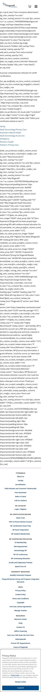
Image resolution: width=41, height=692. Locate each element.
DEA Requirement (20, 546)
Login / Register (20, 509)
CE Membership (20, 542)
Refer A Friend (20, 496)
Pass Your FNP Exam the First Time (20, 635)
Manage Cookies (20, 611)
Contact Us (20, 627)
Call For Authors (20, 500)
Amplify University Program (20, 575)
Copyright (20, 602)
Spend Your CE (20, 566)
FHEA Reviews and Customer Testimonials (20, 488)
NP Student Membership (20, 534)
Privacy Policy (20, 590)
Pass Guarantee (20, 492)
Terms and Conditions (20, 598)
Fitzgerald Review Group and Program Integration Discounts (20, 580)
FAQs (21, 623)
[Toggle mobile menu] (36, 6)
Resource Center (20, 619)
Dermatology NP (20, 550)
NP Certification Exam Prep (20, 526)
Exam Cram (20, 518)
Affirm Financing (20, 631)
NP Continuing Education (20, 558)
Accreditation (20, 484)
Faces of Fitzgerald (21, 647)
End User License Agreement (20, 606)
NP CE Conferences (20, 554)
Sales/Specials (20, 639)
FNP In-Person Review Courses (20, 522)
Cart (30, 6)
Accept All (20, 688)
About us (20, 476)
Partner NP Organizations (20, 643)
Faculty (20, 480)
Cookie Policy (20, 594)
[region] (20, 670)
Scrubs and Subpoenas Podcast (20, 562)
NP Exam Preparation (20, 530)
